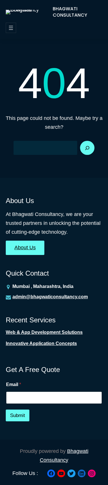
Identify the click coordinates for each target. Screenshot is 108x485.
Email (13, 384)
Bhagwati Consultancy (70, 11)
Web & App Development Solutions (44, 332)
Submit (17, 415)
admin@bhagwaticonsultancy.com (50, 296)
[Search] (87, 148)
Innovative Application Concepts (41, 343)
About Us (25, 247)
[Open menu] (11, 28)
